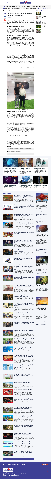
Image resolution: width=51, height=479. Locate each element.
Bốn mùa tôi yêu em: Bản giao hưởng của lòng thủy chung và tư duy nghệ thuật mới (23, 408)
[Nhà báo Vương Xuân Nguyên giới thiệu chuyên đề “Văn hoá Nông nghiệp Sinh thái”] (8, 376)
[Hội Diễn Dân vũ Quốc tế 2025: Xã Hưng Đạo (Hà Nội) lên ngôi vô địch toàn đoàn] (8, 436)
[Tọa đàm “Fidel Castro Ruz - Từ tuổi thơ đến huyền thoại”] (8, 234)
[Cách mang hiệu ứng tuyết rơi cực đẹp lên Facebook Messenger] (10, 180)
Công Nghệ (18, 202)
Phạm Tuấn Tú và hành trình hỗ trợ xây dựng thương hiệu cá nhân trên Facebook (24, 323)
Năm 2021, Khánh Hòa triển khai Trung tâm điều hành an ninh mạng (10, 169)
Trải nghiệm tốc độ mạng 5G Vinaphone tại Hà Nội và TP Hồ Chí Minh (25, 186)
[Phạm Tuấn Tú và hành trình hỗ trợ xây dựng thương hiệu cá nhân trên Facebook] (8, 324)
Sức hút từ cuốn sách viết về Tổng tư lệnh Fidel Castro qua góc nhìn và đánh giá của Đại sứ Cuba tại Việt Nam (24, 206)
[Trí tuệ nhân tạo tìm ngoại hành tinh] (42, 259)
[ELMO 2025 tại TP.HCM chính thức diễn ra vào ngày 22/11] (8, 462)
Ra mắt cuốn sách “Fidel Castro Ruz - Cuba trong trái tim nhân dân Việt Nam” (23, 215)
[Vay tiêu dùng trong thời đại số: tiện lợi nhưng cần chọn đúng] (8, 349)
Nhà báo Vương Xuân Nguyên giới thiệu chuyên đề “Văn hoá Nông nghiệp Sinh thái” (24, 375)
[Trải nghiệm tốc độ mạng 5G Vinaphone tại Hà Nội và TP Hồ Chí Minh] (25, 180)
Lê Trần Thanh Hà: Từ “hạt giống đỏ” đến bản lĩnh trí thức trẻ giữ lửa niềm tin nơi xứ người (23, 399)
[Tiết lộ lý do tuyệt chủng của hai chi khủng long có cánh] (42, 280)
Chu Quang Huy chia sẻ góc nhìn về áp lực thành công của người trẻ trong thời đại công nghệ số (24, 286)
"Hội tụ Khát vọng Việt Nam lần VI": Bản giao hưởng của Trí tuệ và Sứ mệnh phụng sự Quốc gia (24, 356)
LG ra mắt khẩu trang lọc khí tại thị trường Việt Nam (39, 169)
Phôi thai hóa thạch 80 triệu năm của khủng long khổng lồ (41, 294)
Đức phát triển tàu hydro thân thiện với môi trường (41, 246)
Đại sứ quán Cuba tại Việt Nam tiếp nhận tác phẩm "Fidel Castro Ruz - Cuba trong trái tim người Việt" (24, 304)
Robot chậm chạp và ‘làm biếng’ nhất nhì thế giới (41, 273)
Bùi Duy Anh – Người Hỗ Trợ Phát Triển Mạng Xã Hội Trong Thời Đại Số (22, 295)
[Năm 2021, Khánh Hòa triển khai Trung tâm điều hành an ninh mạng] (10, 162)
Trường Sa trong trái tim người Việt (22, 382)
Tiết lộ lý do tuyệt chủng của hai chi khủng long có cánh (41, 286)
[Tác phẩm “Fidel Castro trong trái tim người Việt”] (8, 333)
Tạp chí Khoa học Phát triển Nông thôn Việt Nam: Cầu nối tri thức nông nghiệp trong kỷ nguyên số (23, 268)
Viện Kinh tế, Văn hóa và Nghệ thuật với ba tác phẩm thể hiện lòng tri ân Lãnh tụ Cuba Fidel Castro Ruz (23, 314)
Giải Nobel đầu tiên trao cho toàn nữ (41, 215)
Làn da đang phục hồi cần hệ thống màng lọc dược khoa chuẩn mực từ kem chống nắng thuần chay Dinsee (24, 366)
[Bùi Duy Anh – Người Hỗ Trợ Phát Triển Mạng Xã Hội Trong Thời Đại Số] (8, 297)
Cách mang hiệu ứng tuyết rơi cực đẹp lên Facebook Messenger (10, 186)
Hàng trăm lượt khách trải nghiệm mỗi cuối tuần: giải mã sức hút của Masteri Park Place (24, 426)
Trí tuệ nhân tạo (39, 256)
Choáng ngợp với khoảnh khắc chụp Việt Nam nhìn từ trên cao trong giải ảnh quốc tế (41, 321)
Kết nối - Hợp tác (19, 362)
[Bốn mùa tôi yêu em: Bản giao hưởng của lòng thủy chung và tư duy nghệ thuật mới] (8, 410)
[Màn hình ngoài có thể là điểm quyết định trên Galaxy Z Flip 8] (8, 260)
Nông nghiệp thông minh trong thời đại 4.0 (41, 250)
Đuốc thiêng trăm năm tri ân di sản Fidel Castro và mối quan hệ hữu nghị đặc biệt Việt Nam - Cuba (20, 8)
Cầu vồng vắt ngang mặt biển (41, 324)
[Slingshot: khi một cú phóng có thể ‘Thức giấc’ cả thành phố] (8, 470)
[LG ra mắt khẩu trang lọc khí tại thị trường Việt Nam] (40, 162)
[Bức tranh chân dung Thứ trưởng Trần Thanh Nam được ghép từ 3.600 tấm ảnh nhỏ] (8, 341)
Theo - (20, 148)
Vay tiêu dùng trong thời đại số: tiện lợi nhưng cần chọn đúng (22, 347)
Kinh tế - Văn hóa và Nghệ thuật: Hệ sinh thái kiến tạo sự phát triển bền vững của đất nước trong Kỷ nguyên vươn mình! (24, 417)
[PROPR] (25, 2)
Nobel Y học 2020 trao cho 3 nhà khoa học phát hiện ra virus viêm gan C (41, 218)
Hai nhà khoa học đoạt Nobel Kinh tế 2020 (41, 211)
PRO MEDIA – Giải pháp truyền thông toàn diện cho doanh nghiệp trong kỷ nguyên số (23, 452)
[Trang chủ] (4, 6)
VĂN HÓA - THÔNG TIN (19, 336)
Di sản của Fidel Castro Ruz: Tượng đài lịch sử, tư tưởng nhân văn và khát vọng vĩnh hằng (23, 241)
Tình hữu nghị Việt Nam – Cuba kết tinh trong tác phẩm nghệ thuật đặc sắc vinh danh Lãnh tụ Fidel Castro (24, 277)
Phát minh (38, 194)
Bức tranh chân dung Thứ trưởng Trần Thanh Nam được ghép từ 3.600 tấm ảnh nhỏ (24, 339)
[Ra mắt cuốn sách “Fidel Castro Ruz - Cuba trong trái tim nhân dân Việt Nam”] (8, 217)
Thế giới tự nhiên (40, 298)
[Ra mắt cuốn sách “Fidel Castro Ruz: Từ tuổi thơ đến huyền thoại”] (8, 252)
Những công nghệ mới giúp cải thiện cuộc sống (41, 222)
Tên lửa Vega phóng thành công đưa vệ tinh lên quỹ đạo (41, 253)
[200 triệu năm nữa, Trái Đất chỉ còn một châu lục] (40, 180)
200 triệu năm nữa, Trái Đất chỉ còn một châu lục (40, 186)
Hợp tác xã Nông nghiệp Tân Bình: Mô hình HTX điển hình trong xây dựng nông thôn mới (23, 443)
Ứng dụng (38, 225)
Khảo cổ (38, 277)
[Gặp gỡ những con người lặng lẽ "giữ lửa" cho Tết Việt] (8, 392)
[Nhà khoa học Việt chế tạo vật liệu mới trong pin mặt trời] (42, 197)
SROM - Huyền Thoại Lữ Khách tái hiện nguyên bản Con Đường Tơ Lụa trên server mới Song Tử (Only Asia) (23, 196)
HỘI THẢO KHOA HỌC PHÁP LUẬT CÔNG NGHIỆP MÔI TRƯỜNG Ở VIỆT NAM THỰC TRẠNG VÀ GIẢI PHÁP (25, 169)
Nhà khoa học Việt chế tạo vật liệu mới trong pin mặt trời (41, 203)
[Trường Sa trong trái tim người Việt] (8, 385)
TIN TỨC (18, 220)
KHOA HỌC (5, 166)
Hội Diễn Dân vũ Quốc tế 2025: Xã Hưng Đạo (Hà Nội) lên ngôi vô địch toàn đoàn (23, 434)
